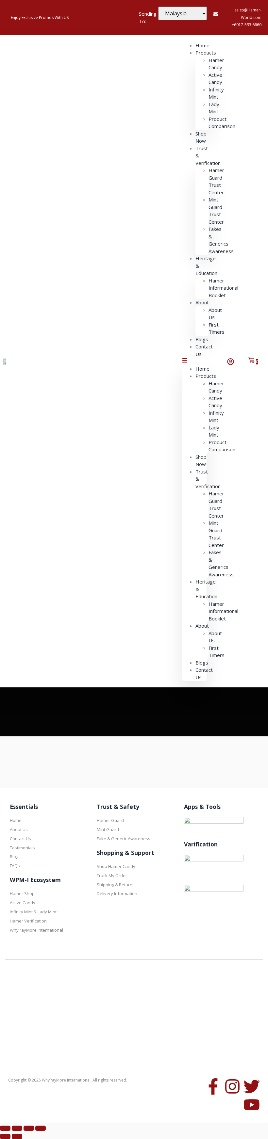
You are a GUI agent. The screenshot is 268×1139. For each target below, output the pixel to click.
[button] (194, 361)
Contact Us (204, 350)
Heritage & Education (206, 265)
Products (205, 52)
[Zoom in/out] (5, 1128)
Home (202, 368)
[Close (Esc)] (40, 1128)
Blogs (201, 662)
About (202, 302)
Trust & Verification (208, 155)
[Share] (29, 1128)
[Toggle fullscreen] (17, 1128)
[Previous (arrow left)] (5, 1136)
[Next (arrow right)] (17, 1136)
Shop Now (201, 137)
